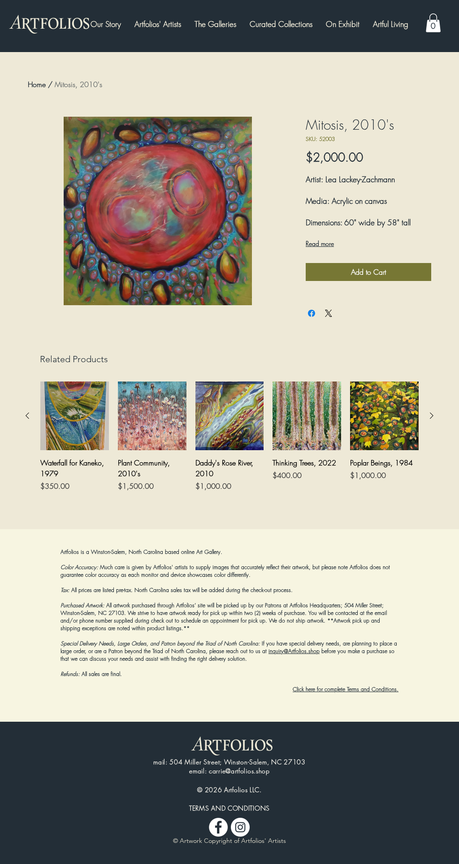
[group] (229, 447)
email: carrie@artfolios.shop (229, 771)
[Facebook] (218, 827)
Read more (320, 243)
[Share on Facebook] (311, 313)
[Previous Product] (27, 415)
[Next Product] (431, 415)
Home (37, 84)
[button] (342, 24)
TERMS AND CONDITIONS (229, 808)
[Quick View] (74, 416)
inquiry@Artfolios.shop (294, 651)
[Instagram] (240, 827)
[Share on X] (328, 313)
